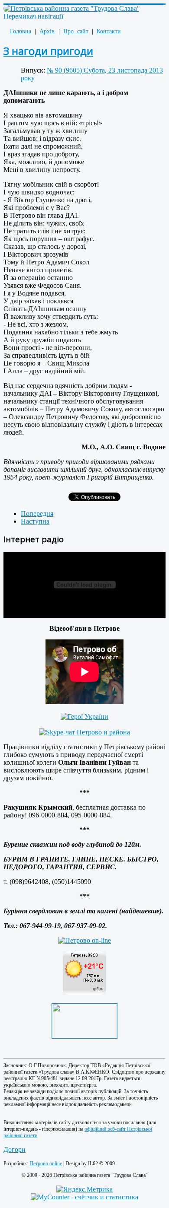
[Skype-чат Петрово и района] (84, 732)
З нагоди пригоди (48, 51)
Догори (14, 1149)
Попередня (37, 513)
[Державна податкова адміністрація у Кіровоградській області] (84, 1036)
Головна (20, 31)
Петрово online (45, 1163)
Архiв (47, 31)
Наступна (35, 521)
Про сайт (75, 31)
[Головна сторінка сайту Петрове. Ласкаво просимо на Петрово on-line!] (84, 940)
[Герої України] (84, 716)
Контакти (109, 31)
